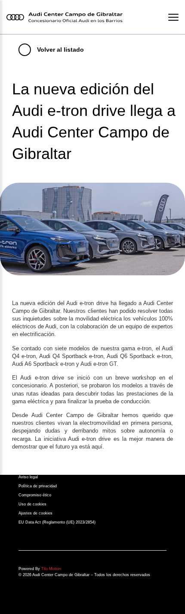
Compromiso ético (34, 495)
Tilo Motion (51, 569)
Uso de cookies (32, 504)
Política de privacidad (37, 486)
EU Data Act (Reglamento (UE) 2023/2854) (57, 522)
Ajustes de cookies (35, 513)
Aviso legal (28, 477)
